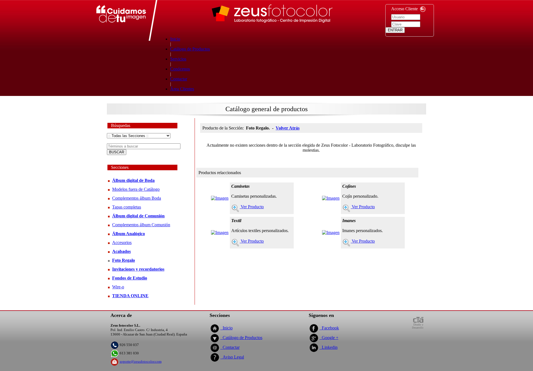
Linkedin (329, 347)
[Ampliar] (219, 196)
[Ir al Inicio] (272, 25)
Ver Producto (252, 206)
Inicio (226, 328)
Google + (329, 337)
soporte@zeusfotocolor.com (141, 361)
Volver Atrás (288, 128)
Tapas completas (126, 207)
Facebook (329, 328)
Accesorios (122, 242)
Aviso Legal (232, 357)
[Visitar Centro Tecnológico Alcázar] (417, 321)
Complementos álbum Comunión (141, 224)
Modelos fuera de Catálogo (136, 189)
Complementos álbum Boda (136, 198)
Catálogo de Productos (241, 337)
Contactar (230, 347)
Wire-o (118, 286)
